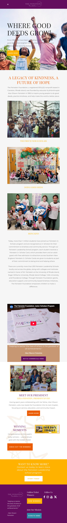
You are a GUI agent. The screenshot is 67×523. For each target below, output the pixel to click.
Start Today (33, 478)
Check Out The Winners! (20, 447)
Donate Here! (34, 516)
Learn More (13, 53)
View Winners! (34, 501)
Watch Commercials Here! (33, 358)
